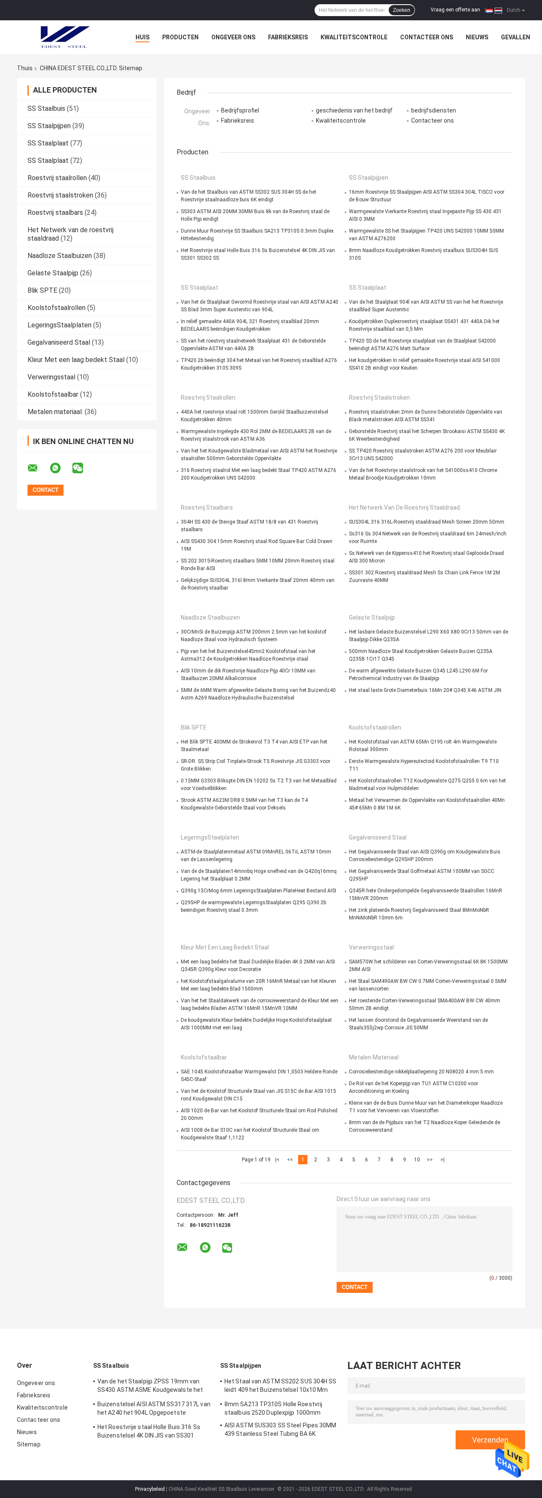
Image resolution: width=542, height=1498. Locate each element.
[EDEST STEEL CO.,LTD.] (63, 37)
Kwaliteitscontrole (354, 37)
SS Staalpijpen (49, 126)
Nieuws (477, 37)
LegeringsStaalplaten (59, 325)
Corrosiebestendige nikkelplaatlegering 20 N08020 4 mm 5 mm (421, 1072)
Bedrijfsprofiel (240, 110)
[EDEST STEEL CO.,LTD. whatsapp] (60, 468)
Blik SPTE (42, 290)
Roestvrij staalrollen (57, 178)
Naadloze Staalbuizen (60, 256)
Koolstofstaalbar (53, 394)
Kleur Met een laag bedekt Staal (76, 360)
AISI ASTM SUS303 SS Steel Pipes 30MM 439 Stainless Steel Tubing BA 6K (280, 1429)
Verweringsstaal (51, 377)
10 (417, 1160)
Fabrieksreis (288, 37)
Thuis (25, 68)
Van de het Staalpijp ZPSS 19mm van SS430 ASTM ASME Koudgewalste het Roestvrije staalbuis (150, 1387)
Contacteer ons (426, 37)
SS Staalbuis (46, 108)
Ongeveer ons (233, 37)
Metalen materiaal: (55, 412)
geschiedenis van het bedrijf (354, 110)
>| (442, 1160)
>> (430, 1160)
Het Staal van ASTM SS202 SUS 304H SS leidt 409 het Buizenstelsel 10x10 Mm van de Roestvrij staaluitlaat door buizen (280, 1387)
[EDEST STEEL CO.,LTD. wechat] (83, 468)
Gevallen (515, 37)
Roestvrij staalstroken (60, 195)
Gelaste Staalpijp (53, 273)
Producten (180, 37)
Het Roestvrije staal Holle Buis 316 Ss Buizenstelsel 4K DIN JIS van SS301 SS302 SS (148, 1432)
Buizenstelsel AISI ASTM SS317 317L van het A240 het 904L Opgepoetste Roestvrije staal (153, 1409)
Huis (142, 37)
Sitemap (29, 1444)
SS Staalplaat (48, 143)
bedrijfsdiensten (433, 110)
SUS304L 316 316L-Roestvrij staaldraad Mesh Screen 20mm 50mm (426, 522)
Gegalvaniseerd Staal (59, 342)
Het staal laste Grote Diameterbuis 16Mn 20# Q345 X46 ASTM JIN (425, 690)
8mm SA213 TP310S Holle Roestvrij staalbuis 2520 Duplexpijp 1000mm (273, 1408)
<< (290, 1160)
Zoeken (401, 10)
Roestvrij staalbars (55, 213)
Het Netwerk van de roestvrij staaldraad (404, 507)
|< (277, 1160)
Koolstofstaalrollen (57, 308)
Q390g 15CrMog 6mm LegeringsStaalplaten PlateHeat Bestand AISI (258, 891)
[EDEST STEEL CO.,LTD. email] (38, 468)
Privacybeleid (150, 1489)
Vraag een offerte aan (455, 10)
